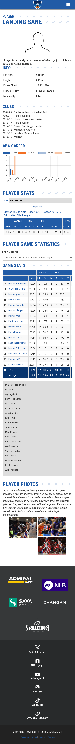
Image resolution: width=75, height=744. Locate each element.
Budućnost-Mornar (17, 343)
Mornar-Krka (14, 316)
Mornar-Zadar (14, 327)
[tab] (6, 200)
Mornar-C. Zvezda (16, 348)
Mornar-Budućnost (17, 283)
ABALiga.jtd (37, 665)
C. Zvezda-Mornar (16, 289)
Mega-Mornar (14, 332)
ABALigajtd (37, 678)
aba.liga (37, 691)
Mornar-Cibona (15, 337)
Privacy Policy (28, 737)
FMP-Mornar (14, 300)
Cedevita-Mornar (16, 364)
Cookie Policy (47, 737)
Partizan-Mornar (16, 321)
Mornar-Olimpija (16, 310)
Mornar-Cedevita (16, 305)
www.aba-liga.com (37, 717)
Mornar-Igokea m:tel (18, 294)
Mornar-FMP (14, 359)
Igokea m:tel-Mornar (18, 353)
